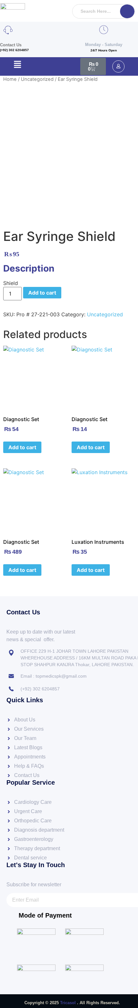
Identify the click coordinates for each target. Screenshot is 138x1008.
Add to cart (42, 292)
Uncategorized (37, 79)
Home (10, 79)
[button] (17, 65)
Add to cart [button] (22, 447)
